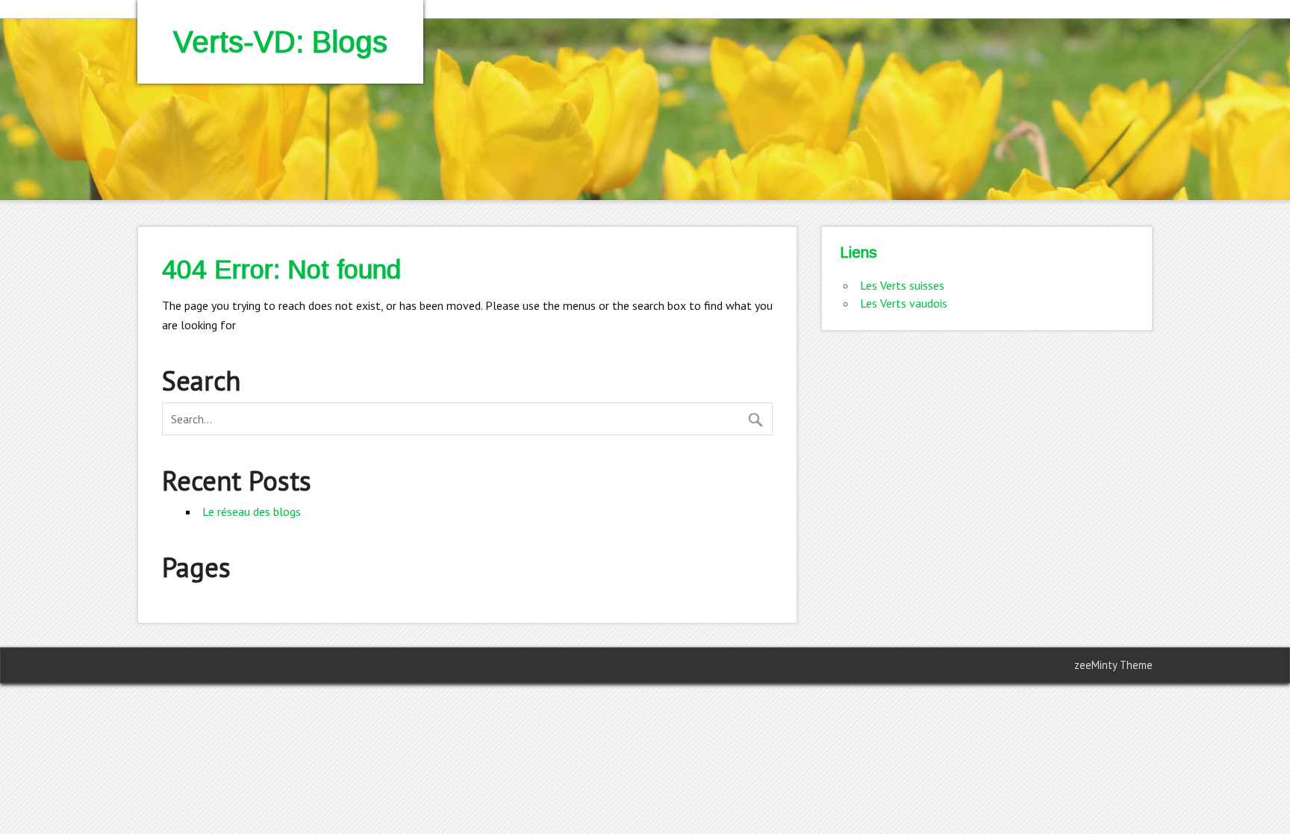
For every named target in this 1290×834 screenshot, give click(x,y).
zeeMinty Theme (1113, 665)
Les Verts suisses (902, 285)
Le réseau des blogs (251, 511)
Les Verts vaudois (903, 303)
